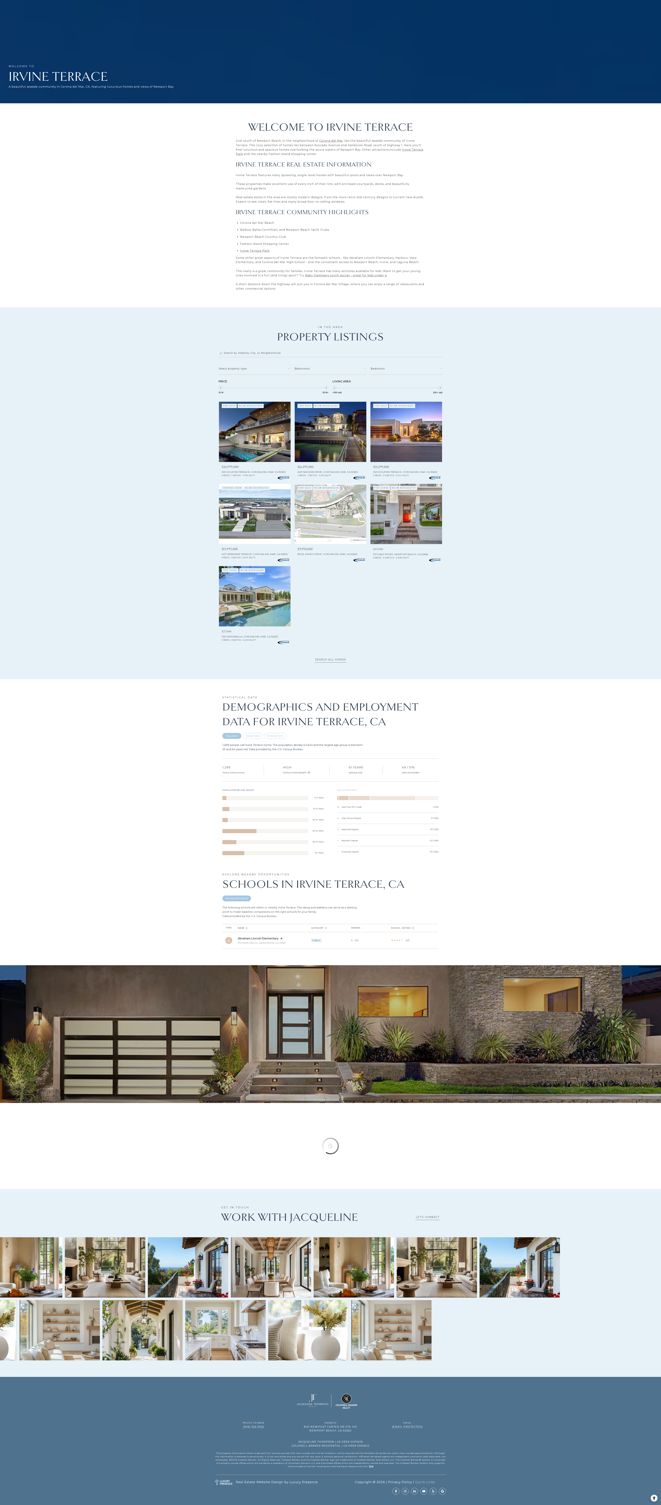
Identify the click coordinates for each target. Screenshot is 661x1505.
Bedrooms (378, 368)
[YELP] (433, 1491)
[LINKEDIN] (414, 1491)
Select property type (233, 368)
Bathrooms (302, 368)
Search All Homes (330, 659)
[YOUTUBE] (423, 1491)
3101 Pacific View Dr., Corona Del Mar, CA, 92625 (262, 942)
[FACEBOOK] (395, 1491)
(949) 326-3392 (253, 1426)
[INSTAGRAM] (405, 1491)
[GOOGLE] (442, 1491)
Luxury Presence (304, 1482)
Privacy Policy (400, 1482)
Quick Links (425, 1482)
